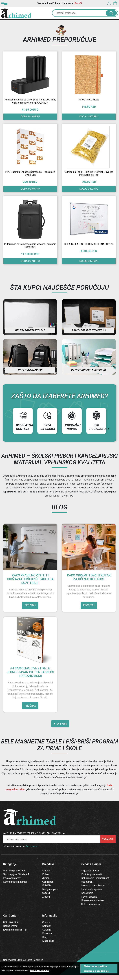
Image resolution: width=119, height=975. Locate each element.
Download (47, 933)
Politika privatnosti (91, 874)
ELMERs (47, 885)
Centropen (47, 881)
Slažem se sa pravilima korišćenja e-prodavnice (96, 968)
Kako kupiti (87, 892)
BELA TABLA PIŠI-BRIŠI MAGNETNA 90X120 (88, 244)
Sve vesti (62, 723)
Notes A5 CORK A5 (88, 99)
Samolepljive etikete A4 (89, 330)
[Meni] (4, 3)
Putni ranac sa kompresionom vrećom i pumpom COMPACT (30, 245)
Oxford (46, 892)
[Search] (111, 13)
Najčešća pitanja (90, 870)
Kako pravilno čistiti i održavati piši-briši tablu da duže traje (30, 579)
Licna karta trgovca (91, 889)
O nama (46, 922)
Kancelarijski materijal (88, 370)
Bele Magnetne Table (14, 870)
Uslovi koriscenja (90, 904)
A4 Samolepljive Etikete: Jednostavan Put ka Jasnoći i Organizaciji (30, 672)
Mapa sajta (48, 940)
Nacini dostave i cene (93, 885)
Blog (44, 937)
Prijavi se (108, 839)
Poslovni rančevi (30, 370)
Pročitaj (30, 605)
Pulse (45, 874)
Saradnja (46, 929)
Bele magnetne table (30, 330)
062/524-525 (10, 922)
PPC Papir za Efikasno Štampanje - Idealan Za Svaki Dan (30, 173)
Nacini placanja (89, 896)
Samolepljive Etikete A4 (16, 874)
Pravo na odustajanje (92, 900)
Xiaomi (46, 896)
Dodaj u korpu (30, 116)
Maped (46, 870)
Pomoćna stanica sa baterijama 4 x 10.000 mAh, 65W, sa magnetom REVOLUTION (30, 101)
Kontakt (46, 925)
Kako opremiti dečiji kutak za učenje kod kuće (89, 577)
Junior (45, 878)
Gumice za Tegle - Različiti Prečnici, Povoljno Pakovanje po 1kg (88, 173)
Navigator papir (50, 889)
